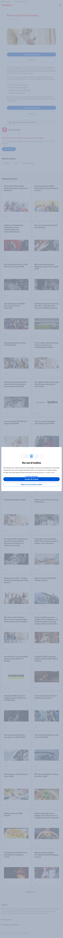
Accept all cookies (31, 479)
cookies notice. (50, 472)
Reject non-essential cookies (31, 484)
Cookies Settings (31, 476)
